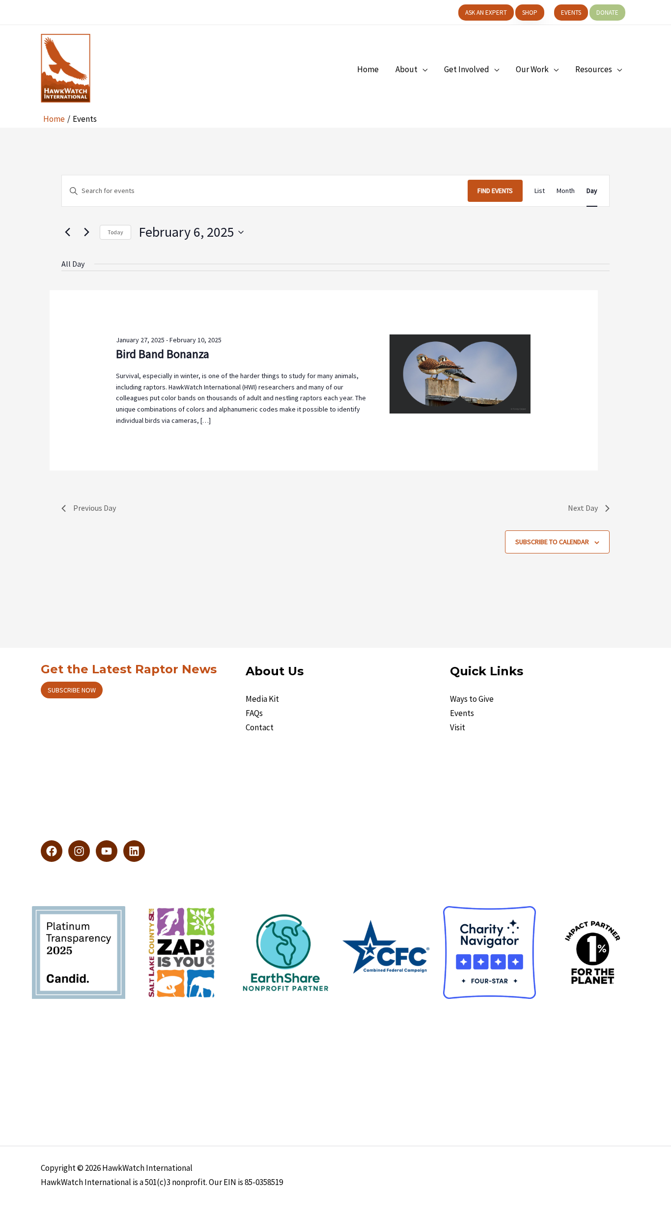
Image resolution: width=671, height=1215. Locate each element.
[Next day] (86, 232)
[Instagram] (79, 851)
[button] (486, 12)
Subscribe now (72, 690)
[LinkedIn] (134, 851)
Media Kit (262, 698)
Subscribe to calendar (552, 541)
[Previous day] (67, 232)
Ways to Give (472, 698)
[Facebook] (51, 851)
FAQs (254, 713)
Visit (457, 727)
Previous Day (94, 508)
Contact (260, 727)
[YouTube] (106, 851)
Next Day (583, 508)
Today (115, 232)
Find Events (495, 190)
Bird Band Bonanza (162, 353)
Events (462, 713)
